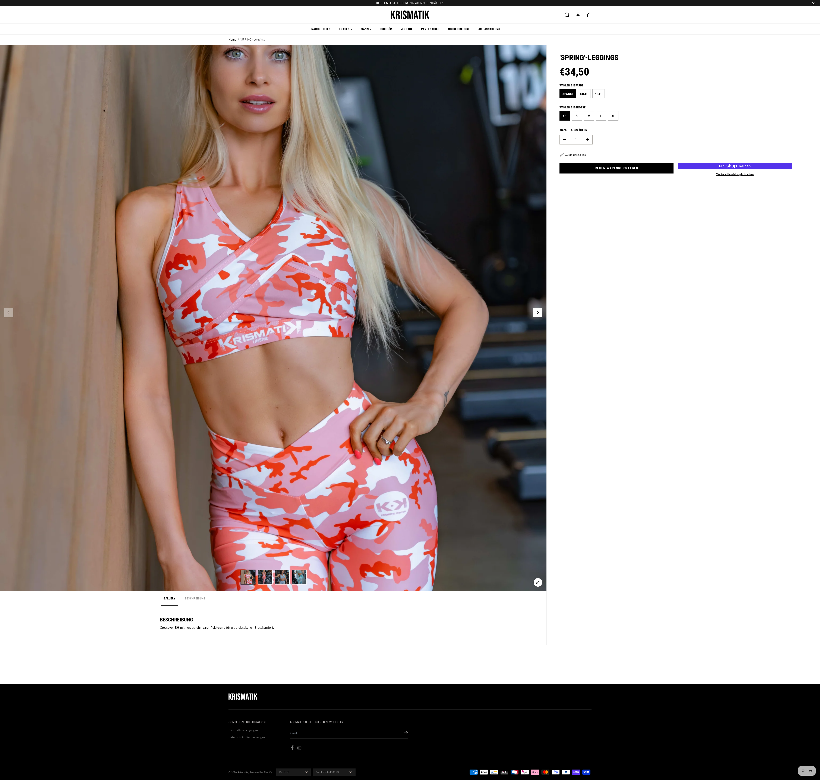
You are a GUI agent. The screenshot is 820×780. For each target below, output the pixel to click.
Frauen (344, 29)
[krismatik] (410, 14)
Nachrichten (321, 29)
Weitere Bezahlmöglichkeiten (735, 174)
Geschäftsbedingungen (243, 730)
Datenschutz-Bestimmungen (246, 737)
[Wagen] (589, 15)
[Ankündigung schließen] (813, 3)
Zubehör (386, 29)
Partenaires (430, 29)
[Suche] (567, 15)
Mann (365, 29)
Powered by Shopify (261, 772)
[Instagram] (299, 748)
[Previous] (8, 312)
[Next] (537, 312)
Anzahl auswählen (573, 130)
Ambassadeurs (489, 29)
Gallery (169, 598)
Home (232, 39)
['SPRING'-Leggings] (538, 582)
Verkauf (407, 29)
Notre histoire (459, 29)
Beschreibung (195, 598)
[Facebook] (292, 748)
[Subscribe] (406, 733)
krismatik (243, 772)
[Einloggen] (578, 15)
